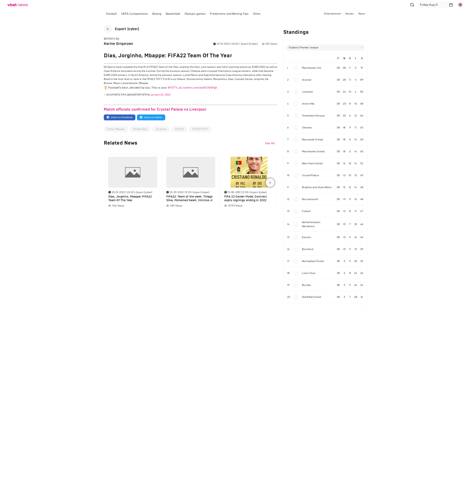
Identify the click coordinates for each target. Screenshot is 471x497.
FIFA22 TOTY (200, 129)
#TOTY (172, 87)
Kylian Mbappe (116, 129)
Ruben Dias (140, 129)
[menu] (198, 14)
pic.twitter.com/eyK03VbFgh (197, 87)
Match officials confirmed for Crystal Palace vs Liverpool (155, 109)
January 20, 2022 (160, 94)
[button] (451, 5)
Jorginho (161, 129)
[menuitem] (111, 14)
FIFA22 (179, 129)
